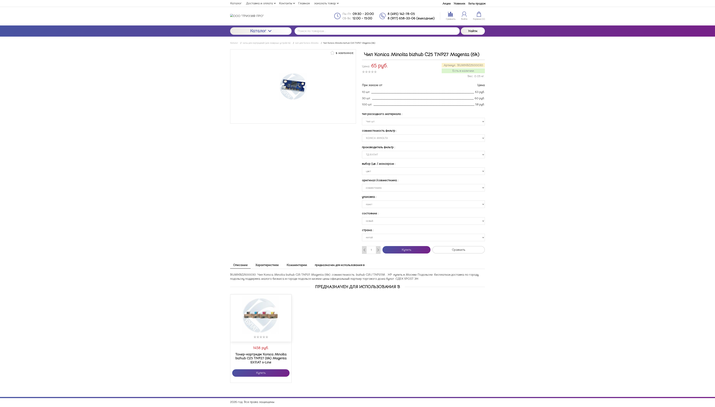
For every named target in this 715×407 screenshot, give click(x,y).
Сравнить (458, 250)
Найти (472, 31)
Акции (446, 3)
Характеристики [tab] (267, 265)
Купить (406, 250)
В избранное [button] (344, 53)
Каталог (258, 30)
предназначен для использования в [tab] (340, 265)
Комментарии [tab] (297, 265)
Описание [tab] (240, 265)
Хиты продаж (477, 3)
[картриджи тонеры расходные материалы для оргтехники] (261, 16)
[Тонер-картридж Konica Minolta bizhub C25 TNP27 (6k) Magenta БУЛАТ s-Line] (261, 315)
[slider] (369, 71)
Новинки (459, 3)
